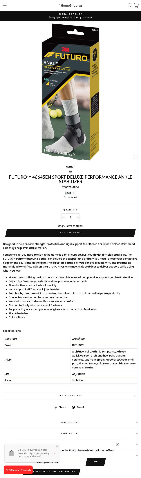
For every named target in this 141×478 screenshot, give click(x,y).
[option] (70, 16)
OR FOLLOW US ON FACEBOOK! (51, 471)
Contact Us (70, 433)
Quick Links (70, 422)
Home (69, 166)
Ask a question (70, 395)
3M (70, 171)
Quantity (70, 209)
